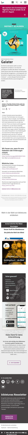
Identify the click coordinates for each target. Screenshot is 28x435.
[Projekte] (16, 2)
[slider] (7, 432)
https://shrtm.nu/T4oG (8, 185)
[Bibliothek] (12, 2)
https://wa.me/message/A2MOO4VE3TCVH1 (13, 156)
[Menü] (25, 2)
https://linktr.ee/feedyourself (10, 169)
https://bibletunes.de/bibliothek (10, 173)
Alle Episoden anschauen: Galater (20, 90)
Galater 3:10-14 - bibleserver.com (11, 189)
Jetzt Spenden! (15, 362)
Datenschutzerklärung (12, 427)
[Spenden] (21, 2)
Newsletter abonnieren (9, 417)
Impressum (3, 427)
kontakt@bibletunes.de (14, 158)
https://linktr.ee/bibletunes (9, 179)
